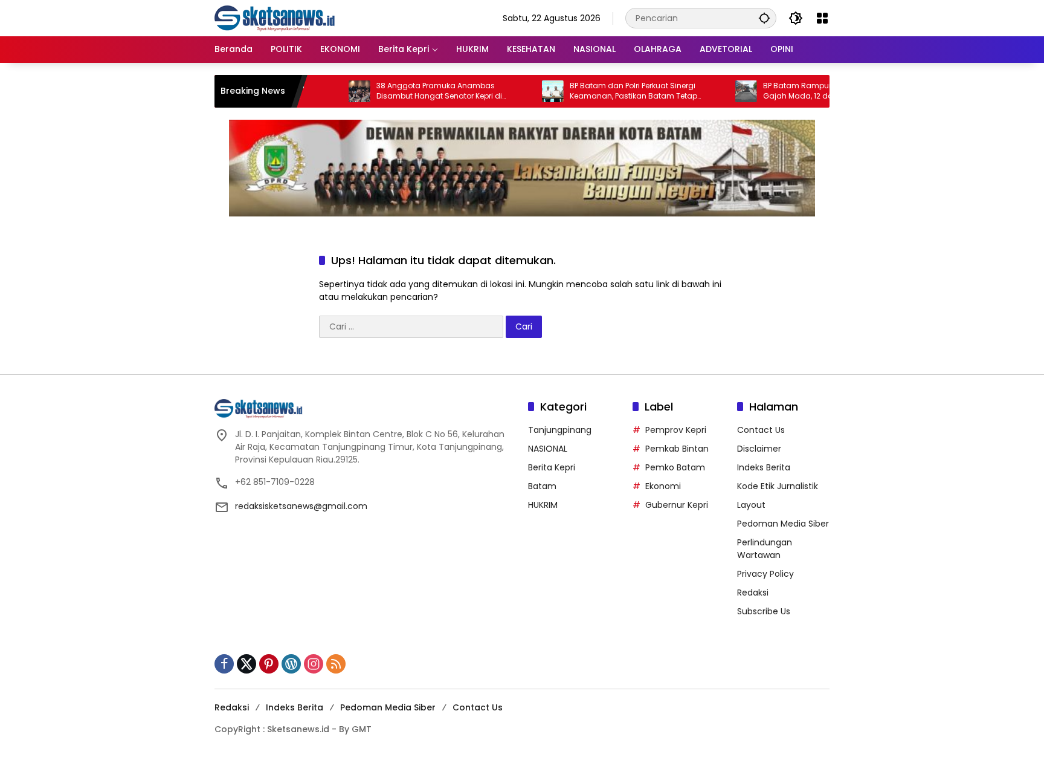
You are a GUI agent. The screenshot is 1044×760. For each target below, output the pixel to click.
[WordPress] (291, 664)
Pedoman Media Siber (783, 524)
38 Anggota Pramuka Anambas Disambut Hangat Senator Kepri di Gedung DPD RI (417, 91)
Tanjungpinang (559, 430)
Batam (542, 486)
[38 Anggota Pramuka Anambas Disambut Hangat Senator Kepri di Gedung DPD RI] (337, 91)
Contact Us (761, 430)
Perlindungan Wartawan (764, 548)
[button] (764, 18)
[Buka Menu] (822, 18)
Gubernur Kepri (676, 505)
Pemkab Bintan (677, 449)
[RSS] (336, 664)
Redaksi (752, 592)
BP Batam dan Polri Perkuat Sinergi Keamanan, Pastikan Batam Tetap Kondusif (611, 91)
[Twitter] (246, 664)
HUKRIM (543, 505)
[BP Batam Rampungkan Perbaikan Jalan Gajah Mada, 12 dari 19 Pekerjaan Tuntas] (724, 91)
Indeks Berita (763, 467)
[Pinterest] (269, 664)
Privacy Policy (765, 574)
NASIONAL (547, 449)
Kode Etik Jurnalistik (777, 486)
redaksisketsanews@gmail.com (301, 506)
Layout (751, 505)
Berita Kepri (551, 467)
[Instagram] (313, 664)
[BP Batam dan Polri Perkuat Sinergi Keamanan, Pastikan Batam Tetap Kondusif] (530, 91)
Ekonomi (663, 486)
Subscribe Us (763, 611)
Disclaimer (759, 449)
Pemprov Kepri (675, 430)
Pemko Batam (675, 467)
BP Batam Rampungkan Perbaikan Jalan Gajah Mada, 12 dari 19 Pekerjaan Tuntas (816, 91)
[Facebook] (224, 664)
